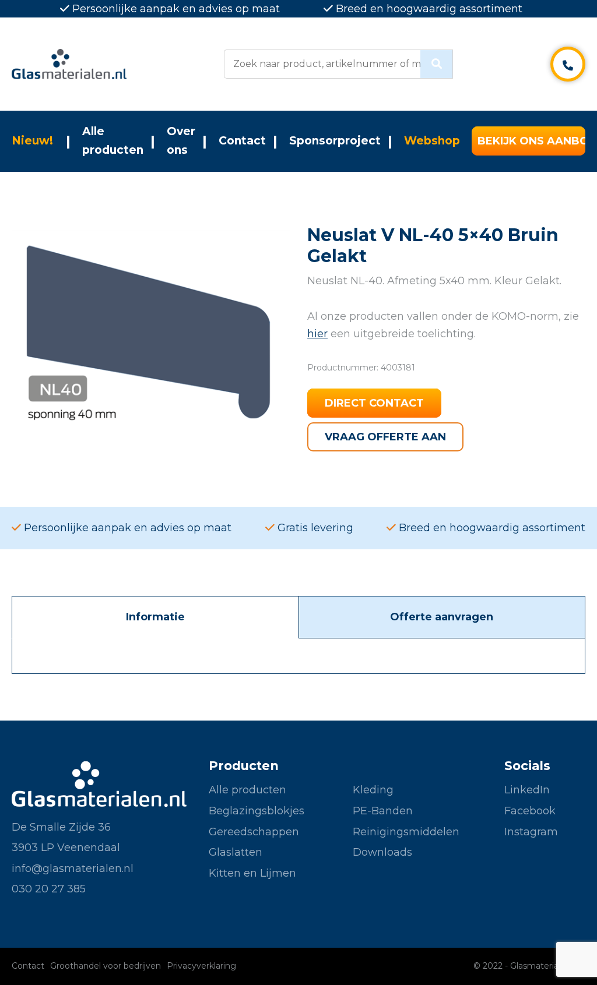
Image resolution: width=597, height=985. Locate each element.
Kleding (373, 789)
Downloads (382, 852)
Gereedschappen (254, 831)
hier (317, 333)
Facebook (530, 810)
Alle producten (112, 141)
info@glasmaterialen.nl (73, 868)
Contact (242, 140)
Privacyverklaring (201, 966)
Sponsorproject (335, 140)
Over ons (181, 141)
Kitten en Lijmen (252, 873)
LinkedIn (527, 789)
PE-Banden (383, 810)
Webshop (432, 140)
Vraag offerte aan (385, 436)
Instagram (531, 831)
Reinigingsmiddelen (406, 831)
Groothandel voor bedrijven (105, 966)
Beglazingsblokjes (256, 810)
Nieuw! (32, 140)
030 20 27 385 (49, 888)
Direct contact (374, 403)
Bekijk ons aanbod (531, 141)
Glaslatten (235, 852)
